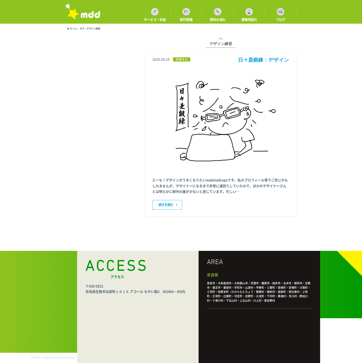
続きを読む (166, 204)
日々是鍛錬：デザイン (263, 59)
